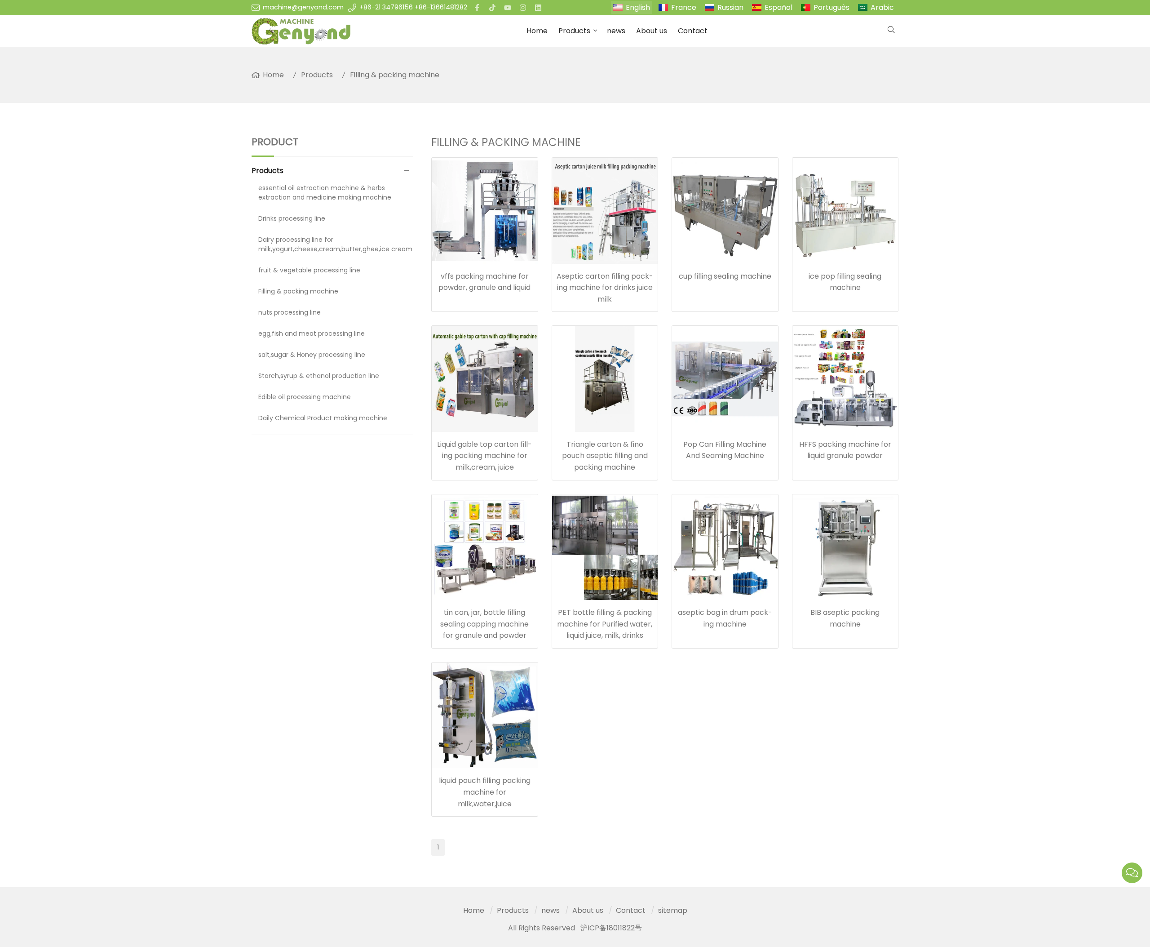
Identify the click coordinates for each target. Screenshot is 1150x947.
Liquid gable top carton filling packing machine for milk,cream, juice (484, 455)
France (683, 7)
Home (537, 31)
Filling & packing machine (394, 75)
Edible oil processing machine (304, 396)
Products (574, 31)
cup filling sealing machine (725, 276)
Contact (693, 31)
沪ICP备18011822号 (611, 928)
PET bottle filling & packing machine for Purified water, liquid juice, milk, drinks (604, 623)
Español (778, 7)
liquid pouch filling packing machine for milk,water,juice (485, 792)
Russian (730, 7)
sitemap (672, 910)
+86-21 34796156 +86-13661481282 (413, 7)
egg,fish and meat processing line (311, 333)
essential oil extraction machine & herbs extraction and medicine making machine (324, 192)
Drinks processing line (291, 218)
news (616, 31)
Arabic (882, 7)
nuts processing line (289, 312)
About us (651, 31)
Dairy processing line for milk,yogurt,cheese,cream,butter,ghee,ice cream (335, 244)
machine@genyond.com (303, 7)
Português (831, 7)
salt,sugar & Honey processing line (311, 354)
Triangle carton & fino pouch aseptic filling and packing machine (605, 455)
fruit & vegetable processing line (309, 270)
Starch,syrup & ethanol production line (318, 375)
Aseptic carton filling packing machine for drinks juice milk (605, 287)
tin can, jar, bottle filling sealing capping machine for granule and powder (484, 623)
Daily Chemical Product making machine (322, 417)
